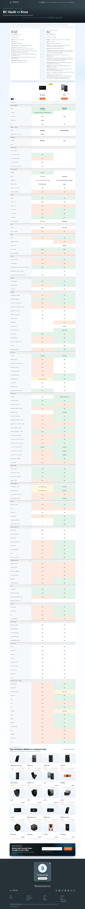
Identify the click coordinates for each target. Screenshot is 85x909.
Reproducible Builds (15, 349)
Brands (28, 899)
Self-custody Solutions (53, 30)
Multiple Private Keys (15, 404)
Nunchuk (12, 718)
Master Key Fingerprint (15, 416)
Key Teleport (13, 462)
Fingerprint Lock (14, 386)
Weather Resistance (15, 191)
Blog (59, 2)
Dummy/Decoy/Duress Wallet (16, 390)
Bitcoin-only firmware (15, 295)
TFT (64, 202)
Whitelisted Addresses (15, 571)
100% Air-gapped (14, 259)
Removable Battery (14, 241)
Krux (48, 32)
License (12, 345)
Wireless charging (14, 253)
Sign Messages (13, 516)
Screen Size (13, 217)
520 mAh (64, 245)
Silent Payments (14, 618)
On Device (42, 355)
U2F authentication (15, 632)
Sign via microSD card (15, 541)
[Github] (65, 890)
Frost (12, 508)
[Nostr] (62, 890)
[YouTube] (59, 890)
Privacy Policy (63, 901)
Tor (11, 614)
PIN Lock (12, 355)
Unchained (13, 734)
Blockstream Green (14, 691)
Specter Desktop (14, 726)
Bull (11, 699)
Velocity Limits (14, 567)
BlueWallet (13, 695)
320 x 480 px (64, 221)
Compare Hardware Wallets (68, 749)
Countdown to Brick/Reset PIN (17, 363)
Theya (12, 730)
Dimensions (13, 180)
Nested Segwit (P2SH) (15, 472)
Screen (12, 198)
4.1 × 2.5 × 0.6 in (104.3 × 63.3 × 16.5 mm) (64, 180)
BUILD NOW (64, 98)
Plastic (64, 184)
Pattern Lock (13, 382)
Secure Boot (13, 322)
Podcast (63, 2)
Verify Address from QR (15, 498)
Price (12, 108)
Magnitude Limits (14, 563)
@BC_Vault (42, 140)
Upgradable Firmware (15, 299)
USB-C (64, 249)
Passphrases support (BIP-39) (17, 408)
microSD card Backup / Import (17, 431)
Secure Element (14, 263)
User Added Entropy (15, 400)
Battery (12, 237)
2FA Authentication (15, 575)
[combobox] (42, 102)
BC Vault (14, 32)
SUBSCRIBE (68, 848)
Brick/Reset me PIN (15, 367)
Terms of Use (63, 899)
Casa (11, 703)
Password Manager (14, 628)
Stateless (13, 396)
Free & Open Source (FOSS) (16, 341)
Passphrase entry (14, 412)
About (61, 897)
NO (42, 504)
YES (42, 188)
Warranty (12, 172)
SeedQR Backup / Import (15, 458)
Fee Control (13, 589)
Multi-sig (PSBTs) (14, 504)
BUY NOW (42, 98)
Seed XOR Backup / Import (16, 427)
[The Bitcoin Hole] (14, 890)
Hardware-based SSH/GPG (15, 640)
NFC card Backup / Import (16, 435)
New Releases (53, 2)
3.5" (64, 217)
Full (12, 98)
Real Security (15, 30)
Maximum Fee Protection (15, 600)
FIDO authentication (15, 636)
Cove (11, 707)
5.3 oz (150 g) (64, 176)
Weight (12, 176)
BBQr (11, 553)
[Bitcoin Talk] (74, 890)
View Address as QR (15, 490)
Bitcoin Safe (13, 687)
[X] (56, 890)
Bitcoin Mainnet (14, 281)
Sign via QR (13, 545)
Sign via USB (13, 530)
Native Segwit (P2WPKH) (15, 476)
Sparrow (12, 722)
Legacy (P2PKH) (14, 468)
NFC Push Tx (13, 512)
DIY (11, 124)
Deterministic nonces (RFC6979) (17, 271)
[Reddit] (68, 890)
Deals (48, 2)
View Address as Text (15, 486)
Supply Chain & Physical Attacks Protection (20, 267)
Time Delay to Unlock (15, 371)
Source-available (14, 337)
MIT (64, 345)
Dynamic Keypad (14, 359)
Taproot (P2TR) (14, 480)
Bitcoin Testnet (14, 285)
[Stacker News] (71, 890)
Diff (15, 98)
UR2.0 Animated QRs (15, 549)
